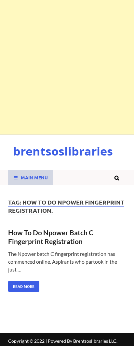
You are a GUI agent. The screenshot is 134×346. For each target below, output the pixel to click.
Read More (21, 285)
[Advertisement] (67, 67)
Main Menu (34, 177)
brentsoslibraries (63, 151)
